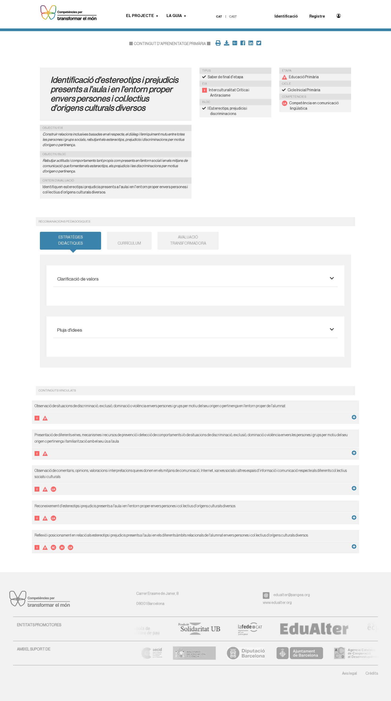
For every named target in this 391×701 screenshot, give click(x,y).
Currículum (129, 243)
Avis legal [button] (349, 673)
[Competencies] (68, 13)
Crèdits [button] (371, 673)
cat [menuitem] (219, 16)
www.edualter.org (277, 603)
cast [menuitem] (233, 16)
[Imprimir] (217, 44)
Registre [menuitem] (317, 16)
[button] (159, 16)
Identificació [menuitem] (286, 16)
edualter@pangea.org (291, 595)
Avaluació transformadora (188, 241)
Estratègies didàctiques (70, 241)
